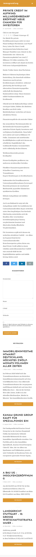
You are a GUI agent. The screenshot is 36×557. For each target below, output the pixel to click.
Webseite (6, 315)
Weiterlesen (18, 404)
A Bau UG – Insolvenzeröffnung (18, 476)
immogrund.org (10, 3)
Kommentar (7, 279)
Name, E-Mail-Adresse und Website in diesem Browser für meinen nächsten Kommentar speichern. (18, 326)
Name (5, 301)
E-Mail (5, 308)
